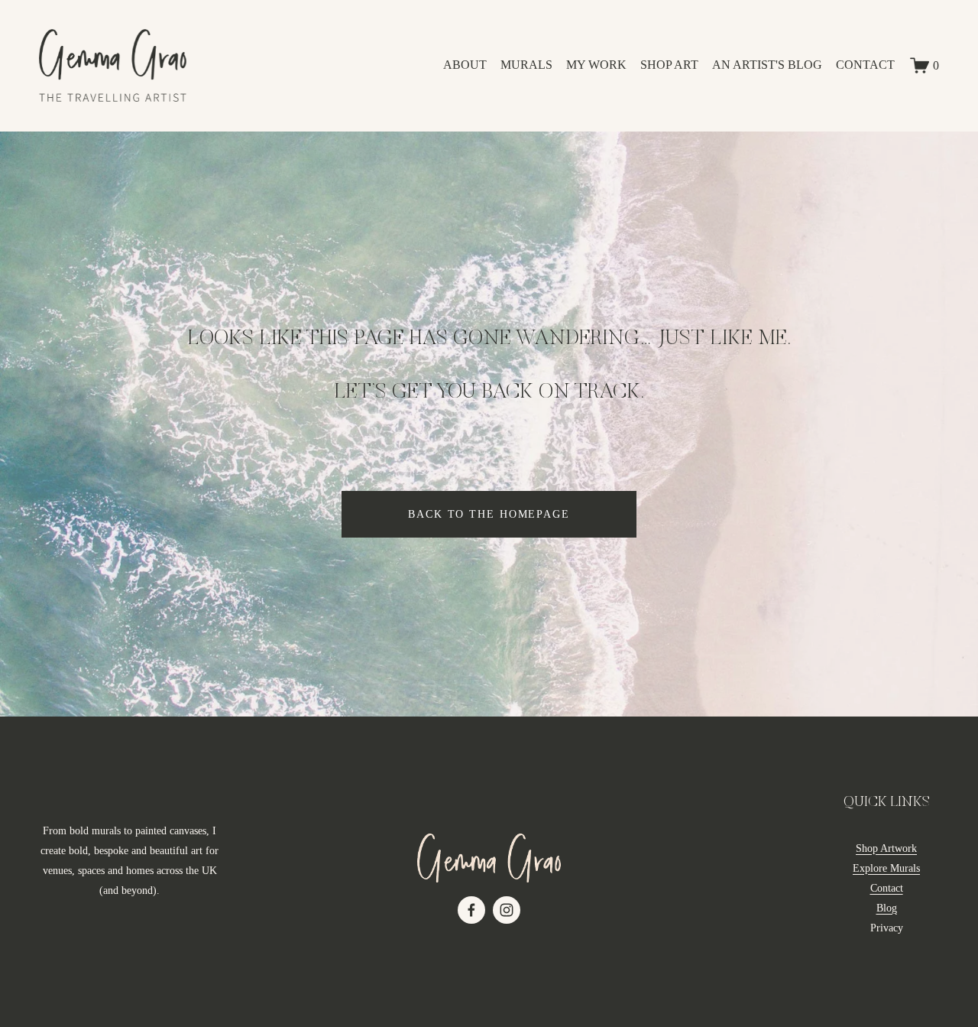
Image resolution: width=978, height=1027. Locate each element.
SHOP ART (669, 64)
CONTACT (865, 64)
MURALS (526, 64)
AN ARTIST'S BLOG (767, 64)
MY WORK (596, 64)
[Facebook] (471, 910)
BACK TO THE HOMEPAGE (489, 514)
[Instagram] (506, 910)
